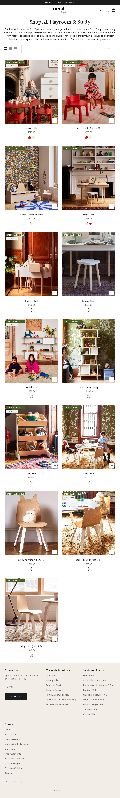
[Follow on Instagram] (13, 782)
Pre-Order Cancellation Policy (61, 699)
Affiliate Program (13, 763)
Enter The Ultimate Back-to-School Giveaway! (60, 2)
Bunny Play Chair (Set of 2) (31, 559)
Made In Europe (12, 739)
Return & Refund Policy (57, 694)
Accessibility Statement (58, 704)
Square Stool (88, 301)
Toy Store (31, 473)
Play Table (88, 473)
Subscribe (15, 696)
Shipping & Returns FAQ (95, 694)
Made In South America (17, 744)
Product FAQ (89, 690)
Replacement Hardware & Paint (99, 685)
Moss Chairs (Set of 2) (88, 128)
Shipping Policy (53, 690)
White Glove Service (93, 699)
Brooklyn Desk (31, 301)
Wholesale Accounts (15, 758)
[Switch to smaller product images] (10, 49)
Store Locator (90, 709)
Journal (8, 773)
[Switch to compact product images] (15, 49)
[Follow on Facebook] (6, 782)
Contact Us (89, 714)
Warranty (50, 675)
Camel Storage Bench (31, 214)
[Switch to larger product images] (5, 49)
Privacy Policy (53, 680)
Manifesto (10, 748)
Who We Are (11, 734)
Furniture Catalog (14, 768)
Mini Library (31, 387)
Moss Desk (88, 214)
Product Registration (93, 704)
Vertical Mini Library (88, 387)
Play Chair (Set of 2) (31, 646)
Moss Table (31, 128)
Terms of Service (54, 685)
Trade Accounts (13, 753)
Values (8, 729)
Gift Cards (88, 675)
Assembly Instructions (94, 680)
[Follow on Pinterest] (21, 782)
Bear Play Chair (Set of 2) (88, 559)
